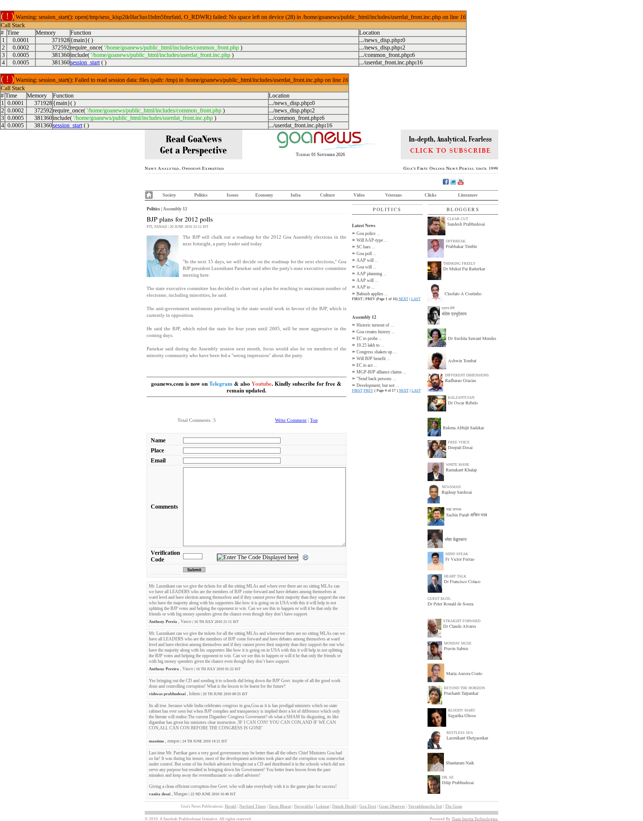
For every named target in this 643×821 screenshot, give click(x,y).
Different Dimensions (467, 375)
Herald (230, 806)
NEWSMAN (451, 487)
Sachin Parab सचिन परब (466, 515)
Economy (264, 195)
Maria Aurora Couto (464, 673)
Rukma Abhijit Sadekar (463, 427)
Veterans (393, 195)
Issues (233, 195)
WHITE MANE (457, 464)
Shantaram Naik (460, 763)
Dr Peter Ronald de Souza (450, 604)
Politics (201, 195)
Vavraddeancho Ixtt (425, 806)
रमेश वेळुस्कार (456, 539)
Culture (327, 195)
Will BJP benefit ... (373, 358)
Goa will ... (366, 267)
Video (359, 195)
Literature (467, 195)
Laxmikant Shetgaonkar (467, 738)
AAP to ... (365, 287)
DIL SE (448, 777)
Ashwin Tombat (462, 360)
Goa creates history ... (375, 331)
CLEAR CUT (457, 219)
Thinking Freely (459, 263)
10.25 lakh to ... (370, 345)
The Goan (453, 806)
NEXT (403, 299)
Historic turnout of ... (375, 325)
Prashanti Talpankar (461, 693)
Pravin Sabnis (456, 648)
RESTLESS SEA (460, 733)
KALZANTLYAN (461, 397)
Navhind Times (252, 806)
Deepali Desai (460, 447)
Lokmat (322, 806)
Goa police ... (368, 233)
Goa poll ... (366, 253)
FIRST (357, 390)
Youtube (262, 383)
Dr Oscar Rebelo (463, 402)
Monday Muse (457, 643)
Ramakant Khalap (461, 469)
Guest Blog (439, 598)
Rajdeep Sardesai (457, 492)
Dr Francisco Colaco (462, 581)
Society (169, 195)
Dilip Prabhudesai (458, 782)
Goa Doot (367, 806)
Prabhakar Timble (461, 246)
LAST (415, 299)
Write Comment (291, 420)
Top (314, 420)
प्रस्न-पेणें (448, 308)
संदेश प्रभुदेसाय (454, 313)
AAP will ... (367, 260)
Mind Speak (456, 554)
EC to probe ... (369, 338)
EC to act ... (366, 365)
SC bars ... (365, 246)
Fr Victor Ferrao (459, 559)
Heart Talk (455, 576)
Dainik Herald (344, 806)
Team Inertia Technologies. (475, 819)
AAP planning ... (371, 273)
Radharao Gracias (460, 380)
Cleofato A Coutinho (463, 293)
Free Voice (459, 442)
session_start (85, 62)
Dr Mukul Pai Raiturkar (464, 268)
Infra (296, 195)
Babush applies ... (372, 293)
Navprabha (303, 806)
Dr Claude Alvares (459, 626)
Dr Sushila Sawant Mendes (472, 338)
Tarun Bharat (280, 806)
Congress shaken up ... (376, 351)
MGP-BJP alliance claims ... (381, 372)
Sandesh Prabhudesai (466, 224)
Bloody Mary (461, 710)
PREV (368, 390)
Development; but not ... (377, 385)
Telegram (221, 383)
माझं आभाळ (453, 509)
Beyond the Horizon (464, 688)
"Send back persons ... (376, 378)
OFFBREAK (456, 241)
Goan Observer (392, 806)
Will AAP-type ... (371, 240)
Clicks (430, 195)
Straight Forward (461, 621)
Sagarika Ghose (462, 715)
